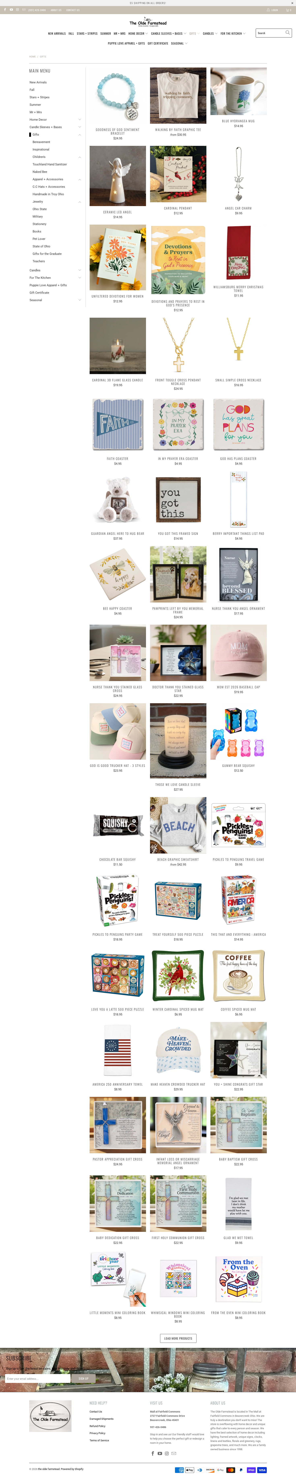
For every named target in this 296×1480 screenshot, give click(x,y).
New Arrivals (57, 33)
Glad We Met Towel (238, 1203)
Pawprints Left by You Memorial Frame (178, 574)
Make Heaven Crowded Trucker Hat (178, 1050)
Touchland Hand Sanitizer (50, 164)
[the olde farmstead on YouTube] (11, 10)
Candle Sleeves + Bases (167, 33)
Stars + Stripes (87, 33)
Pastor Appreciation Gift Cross (118, 1125)
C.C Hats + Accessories (49, 187)
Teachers (39, 261)
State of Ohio (41, 246)
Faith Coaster (118, 424)
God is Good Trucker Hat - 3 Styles (118, 731)
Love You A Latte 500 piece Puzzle (118, 975)
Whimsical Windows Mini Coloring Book (178, 1278)
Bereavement (41, 142)
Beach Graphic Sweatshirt (178, 825)
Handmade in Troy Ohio (48, 194)
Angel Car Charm (238, 174)
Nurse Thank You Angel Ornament (238, 574)
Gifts (193, 33)
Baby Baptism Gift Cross (238, 1125)
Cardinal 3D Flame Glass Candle (118, 346)
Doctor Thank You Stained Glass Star (178, 653)
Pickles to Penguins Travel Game (238, 825)
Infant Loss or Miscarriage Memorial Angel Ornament (178, 1125)
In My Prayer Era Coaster (178, 424)
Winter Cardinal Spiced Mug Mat (178, 975)
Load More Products (178, 1338)
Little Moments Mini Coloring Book (118, 1278)
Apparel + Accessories (48, 179)
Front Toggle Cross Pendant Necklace (178, 346)
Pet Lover (39, 239)
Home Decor (136, 33)
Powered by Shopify (72, 1469)
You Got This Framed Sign (178, 499)
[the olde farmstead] (148, 22)
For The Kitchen (232, 33)
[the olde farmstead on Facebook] (4, 10)
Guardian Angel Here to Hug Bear (118, 499)
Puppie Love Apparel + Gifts (126, 43)
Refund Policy (97, 1426)
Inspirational (41, 149)
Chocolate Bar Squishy (118, 825)
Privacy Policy (97, 1433)
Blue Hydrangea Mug (238, 91)
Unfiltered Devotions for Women (118, 257)
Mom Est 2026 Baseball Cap (238, 653)
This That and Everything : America (238, 900)
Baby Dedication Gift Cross (118, 1203)
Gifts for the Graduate (47, 254)
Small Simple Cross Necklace (238, 346)
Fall (71, 33)
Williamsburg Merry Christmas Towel (238, 253)
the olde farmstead (49, 1469)
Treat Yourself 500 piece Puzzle (178, 900)
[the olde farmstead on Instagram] (17, 10)
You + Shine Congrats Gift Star (238, 1050)
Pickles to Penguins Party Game (118, 900)
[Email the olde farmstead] (23, 10)
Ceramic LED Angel (118, 176)
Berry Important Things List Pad (238, 499)
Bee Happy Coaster (118, 574)
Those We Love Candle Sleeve (178, 740)
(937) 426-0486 (37, 10)
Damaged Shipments (102, 1418)
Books (37, 231)
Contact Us (73, 10)
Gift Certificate (158, 43)
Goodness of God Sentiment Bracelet (118, 95)
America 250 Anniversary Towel (118, 1050)
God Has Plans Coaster (238, 424)
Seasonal (178, 43)
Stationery (39, 224)
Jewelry (38, 201)
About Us (56, 10)
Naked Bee (40, 172)
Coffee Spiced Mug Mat (238, 975)
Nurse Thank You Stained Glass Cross (118, 653)
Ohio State (40, 209)
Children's (39, 157)
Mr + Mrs (120, 33)
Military (38, 216)
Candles (209, 33)
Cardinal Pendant (178, 174)
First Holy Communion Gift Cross (178, 1203)
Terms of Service (99, 1440)
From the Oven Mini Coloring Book (238, 1278)
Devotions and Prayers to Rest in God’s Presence (178, 260)
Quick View (118, 104)
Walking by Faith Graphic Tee (178, 95)
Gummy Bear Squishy (238, 731)
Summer (105, 33)
